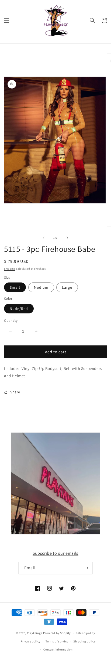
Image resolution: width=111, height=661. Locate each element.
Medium (41, 287)
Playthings (34, 633)
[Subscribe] (86, 568)
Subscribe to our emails (55, 553)
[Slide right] (67, 238)
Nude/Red (19, 308)
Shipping (9, 268)
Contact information (57, 649)
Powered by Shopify (57, 633)
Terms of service (57, 641)
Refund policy (85, 633)
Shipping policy (84, 641)
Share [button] (15, 392)
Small (15, 287)
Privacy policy (30, 641)
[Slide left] (44, 238)
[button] (7, 20)
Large (67, 287)
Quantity (11, 320)
